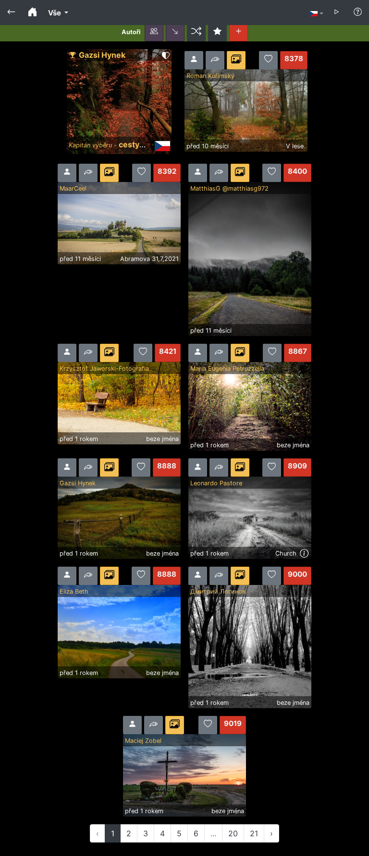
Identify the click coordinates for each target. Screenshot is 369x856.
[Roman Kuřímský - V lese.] (246, 110)
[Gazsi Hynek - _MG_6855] (119, 517)
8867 (297, 351)
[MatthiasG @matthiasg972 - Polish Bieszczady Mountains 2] (249, 258)
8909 (297, 465)
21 (254, 833)
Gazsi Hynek (102, 55)
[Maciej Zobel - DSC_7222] (184, 774)
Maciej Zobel (143, 740)
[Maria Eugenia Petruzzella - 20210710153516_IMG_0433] (249, 405)
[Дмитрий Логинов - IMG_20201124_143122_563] (249, 645)
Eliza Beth (74, 591)
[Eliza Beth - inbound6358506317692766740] (119, 631)
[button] (154, 32)
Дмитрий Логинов (218, 591)
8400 (297, 171)
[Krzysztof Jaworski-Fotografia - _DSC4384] (119, 402)
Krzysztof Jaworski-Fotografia (104, 368)
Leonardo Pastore (216, 483)
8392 (167, 171)
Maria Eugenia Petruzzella (227, 368)
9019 (233, 723)
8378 (293, 58)
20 (233, 833)
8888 (166, 465)
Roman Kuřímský (210, 75)
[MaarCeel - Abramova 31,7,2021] (119, 222)
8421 (167, 351)
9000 (297, 574)
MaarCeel (73, 188)
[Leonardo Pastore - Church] (249, 517)
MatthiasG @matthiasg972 (229, 188)
